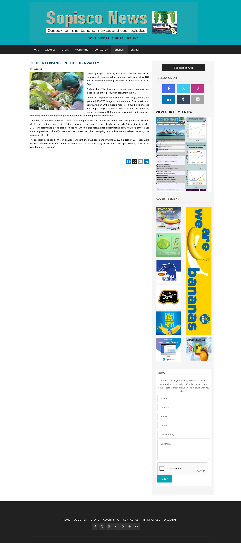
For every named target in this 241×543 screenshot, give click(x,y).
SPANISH (135, 50)
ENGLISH (119, 50)
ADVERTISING (81, 50)
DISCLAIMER (171, 519)
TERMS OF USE (151, 519)
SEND (164, 478)
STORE (65, 50)
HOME (36, 50)
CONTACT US (101, 50)
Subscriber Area (184, 67)
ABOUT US (50, 50)
